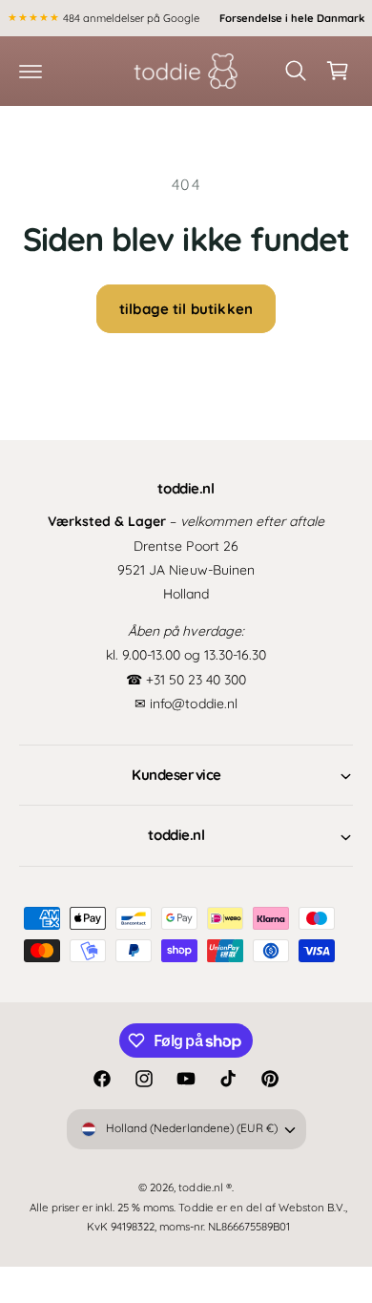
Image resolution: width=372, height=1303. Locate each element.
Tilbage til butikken (186, 309)
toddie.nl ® (204, 1187)
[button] (31, 71)
